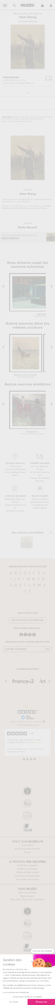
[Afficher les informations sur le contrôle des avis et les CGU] (44, 721)
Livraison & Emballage (27, 876)
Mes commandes (27, 892)
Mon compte (27, 896)
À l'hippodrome (32, 433)
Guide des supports (27, 865)
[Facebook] (21, 636)
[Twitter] (34, 636)
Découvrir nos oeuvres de (19, 237)
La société (27, 845)
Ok (47, 649)
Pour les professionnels (27, 849)
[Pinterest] (30, 636)
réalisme (25, 202)
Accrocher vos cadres (27, 879)
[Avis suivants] (53, 742)
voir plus (38, 742)
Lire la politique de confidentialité (16, 992)
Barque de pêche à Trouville (25, 376)
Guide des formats (27, 869)
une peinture (23, 199)
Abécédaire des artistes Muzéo (27, 567)
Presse (27, 852)
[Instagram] (25, 636)
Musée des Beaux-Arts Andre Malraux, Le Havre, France (26, 207)
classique (47, 199)
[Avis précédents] (2, 742)
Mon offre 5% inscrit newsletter (27, 899)
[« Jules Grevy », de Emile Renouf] (27, 542)
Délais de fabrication (27, 872)
